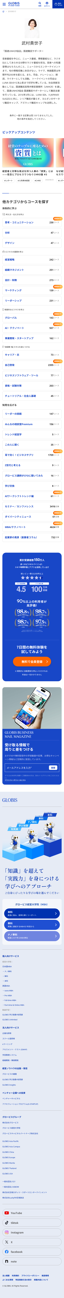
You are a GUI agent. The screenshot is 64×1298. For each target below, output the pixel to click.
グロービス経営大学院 (11, 1128)
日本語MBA (7, 966)
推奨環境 (45, 1276)
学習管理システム (9, 1055)
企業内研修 (6, 1033)
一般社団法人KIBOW (10, 1187)
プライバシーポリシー (30, 1276)
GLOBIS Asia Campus (11, 1146)
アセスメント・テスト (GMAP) (14, 1049)
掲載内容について (41, 1280)
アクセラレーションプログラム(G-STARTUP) (20, 1104)
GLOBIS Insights (9, 1085)
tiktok (14, 1223)
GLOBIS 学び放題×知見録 (12, 1014)
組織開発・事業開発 (10, 1060)
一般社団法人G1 (8, 1181)
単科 (21, 925)
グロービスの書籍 (9, 1074)
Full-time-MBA (10, 1000)
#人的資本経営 (24, 180)
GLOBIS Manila (8, 1163)
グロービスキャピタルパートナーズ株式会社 (20, 1133)
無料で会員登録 (32, 661)
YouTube (16, 1213)
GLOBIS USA (7, 1173)
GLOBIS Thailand (9, 1168)
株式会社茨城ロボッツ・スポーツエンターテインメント (24, 1192)
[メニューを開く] (4, 4)
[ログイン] (47, 4)
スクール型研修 (8, 1038)
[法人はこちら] (58, 4)
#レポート (8, 180)
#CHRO (38, 180)
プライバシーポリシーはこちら (15, 780)
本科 (22, 913)
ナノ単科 (18, 936)
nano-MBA (8, 990)
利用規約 (15, 1276)
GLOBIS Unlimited (9, 1019)
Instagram (17, 1232)
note (14, 1261)
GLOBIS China (8, 1152)
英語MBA (6, 986)
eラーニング (7, 1044)
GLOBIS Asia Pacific (10, 1141)
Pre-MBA (8, 995)
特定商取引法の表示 (23, 1280)
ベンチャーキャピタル (11, 1098)
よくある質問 (7, 1280)
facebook (16, 1252)
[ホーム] (3, 11)
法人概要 (6, 1276)
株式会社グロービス (10, 1122)
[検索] (40, 4)
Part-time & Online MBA (14, 1005)
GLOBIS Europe (8, 1157)
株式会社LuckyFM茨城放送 (13, 1197)
